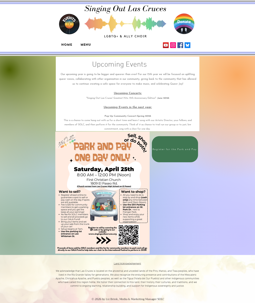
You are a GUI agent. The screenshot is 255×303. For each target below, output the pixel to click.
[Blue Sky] (187, 45)
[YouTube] (166, 45)
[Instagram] (173, 45)
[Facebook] (180, 45)
